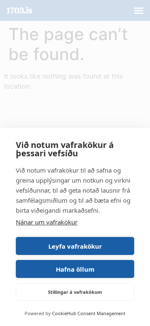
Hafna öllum (75, 269)
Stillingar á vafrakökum (75, 292)
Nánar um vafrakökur (47, 222)
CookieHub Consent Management (88, 313)
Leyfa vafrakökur (75, 246)
